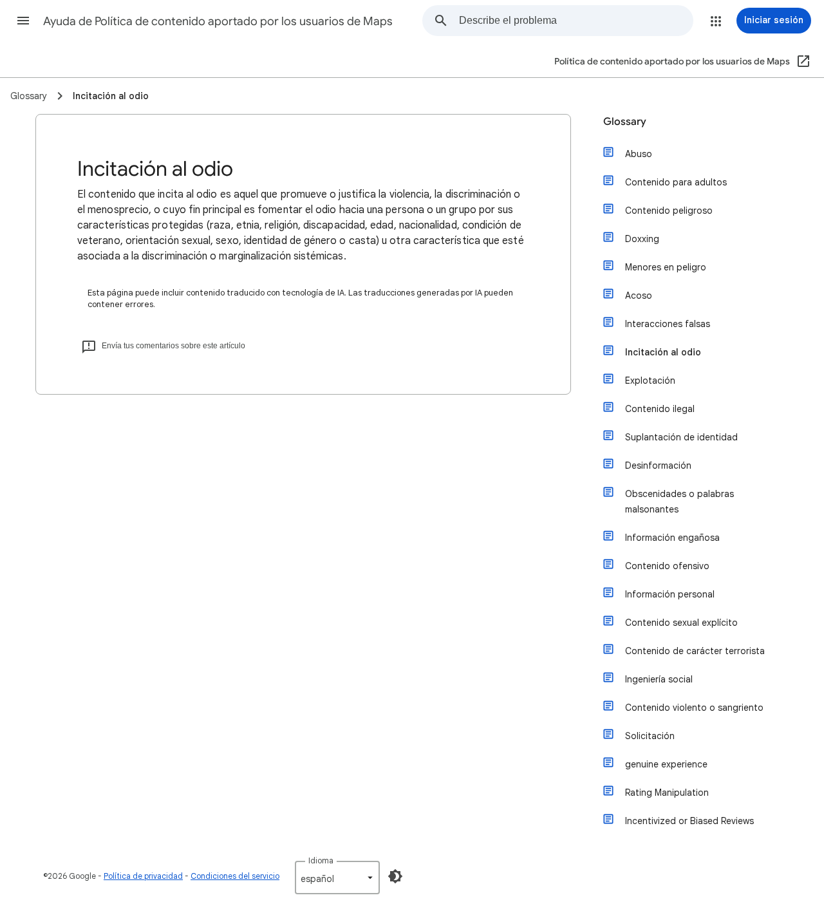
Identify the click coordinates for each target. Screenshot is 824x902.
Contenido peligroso (669, 210)
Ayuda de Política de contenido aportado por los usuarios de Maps (218, 21)
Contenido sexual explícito (681, 622)
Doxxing (642, 239)
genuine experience (666, 764)
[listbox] (337, 877)
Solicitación (650, 736)
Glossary (624, 121)
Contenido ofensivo (667, 566)
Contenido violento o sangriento (694, 707)
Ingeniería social (659, 679)
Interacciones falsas (667, 324)
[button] (23, 20)
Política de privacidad (143, 876)
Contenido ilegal (660, 409)
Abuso (638, 154)
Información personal (670, 594)
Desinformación (658, 465)
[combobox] (576, 20)
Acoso (638, 295)
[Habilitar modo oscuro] (395, 876)
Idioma (320, 860)
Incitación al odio (663, 352)
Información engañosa (672, 537)
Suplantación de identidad (681, 437)
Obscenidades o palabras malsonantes (679, 501)
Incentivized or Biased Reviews (689, 821)
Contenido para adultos (676, 182)
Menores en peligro (665, 267)
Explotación (650, 380)
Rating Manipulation (667, 792)
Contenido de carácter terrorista (695, 651)
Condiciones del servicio (235, 876)
